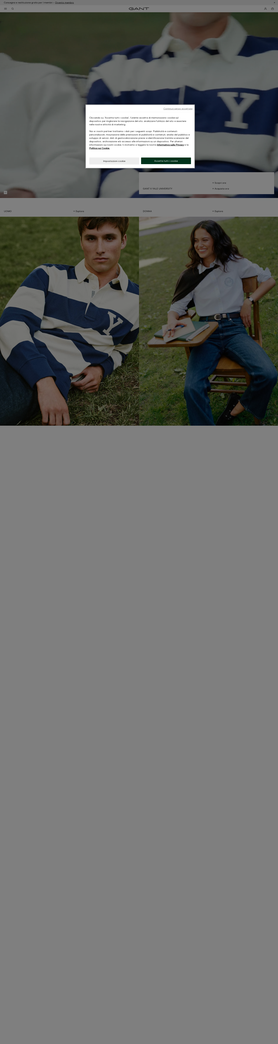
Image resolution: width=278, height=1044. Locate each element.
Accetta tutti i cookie (166, 160)
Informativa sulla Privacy (170, 144)
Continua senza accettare (177, 108)
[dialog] (140, 136)
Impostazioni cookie (114, 161)
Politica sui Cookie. (99, 148)
